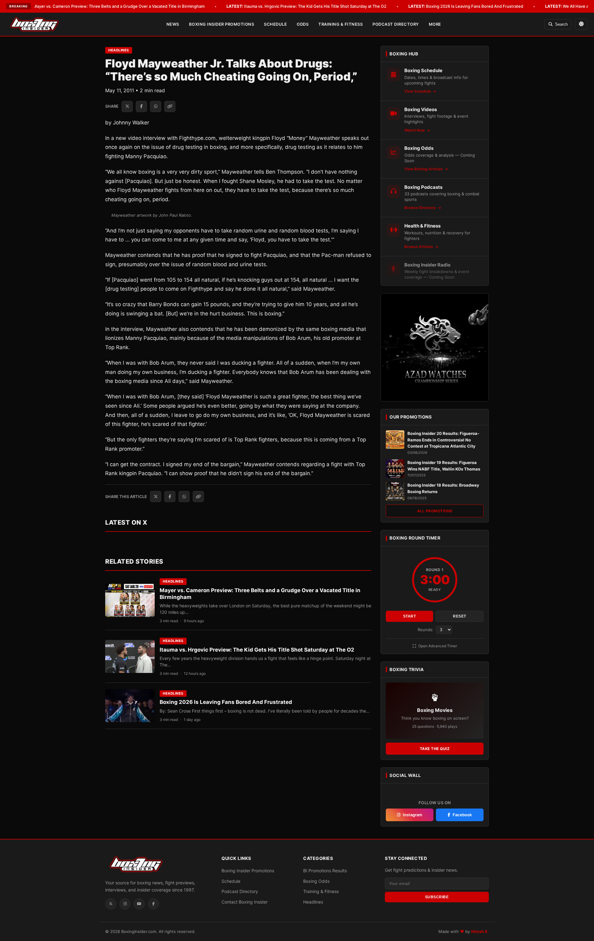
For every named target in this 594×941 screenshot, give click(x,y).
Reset (459, 616)
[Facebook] (153, 903)
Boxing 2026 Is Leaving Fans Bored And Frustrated (465, 6)
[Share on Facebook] (141, 106)
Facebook (462, 814)
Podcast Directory (395, 24)
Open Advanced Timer (437, 646)
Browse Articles (419, 246)
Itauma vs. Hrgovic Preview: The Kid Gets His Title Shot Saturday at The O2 (306, 6)
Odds (302, 24)
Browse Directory (420, 207)
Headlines (118, 50)
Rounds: (426, 629)
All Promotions (435, 511)
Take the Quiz (435, 748)
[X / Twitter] (110, 903)
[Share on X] (127, 106)
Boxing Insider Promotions (221, 24)
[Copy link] (169, 106)
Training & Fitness (340, 24)
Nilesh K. (480, 931)
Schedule (275, 24)
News (172, 24)
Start (409, 616)
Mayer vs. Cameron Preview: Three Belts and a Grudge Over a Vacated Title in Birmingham (109, 6)
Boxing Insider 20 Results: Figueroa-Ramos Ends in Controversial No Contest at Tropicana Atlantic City (443, 440)
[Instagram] (125, 903)
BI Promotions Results (325, 870)
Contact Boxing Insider (245, 901)
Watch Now (415, 130)
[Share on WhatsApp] (155, 106)
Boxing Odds (316, 881)
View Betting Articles (424, 169)
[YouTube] (139, 903)
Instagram (412, 814)
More (435, 24)
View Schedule (418, 91)
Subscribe (437, 897)
